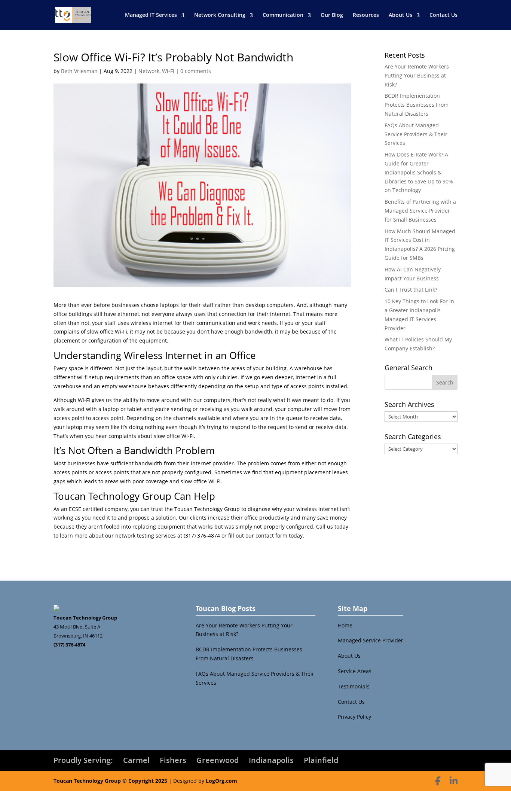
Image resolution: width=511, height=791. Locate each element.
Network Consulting (219, 14)
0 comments (195, 70)
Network (148, 70)
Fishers (173, 760)
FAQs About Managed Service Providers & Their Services (416, 134)
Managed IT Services (151, 14)
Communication (283, 14)
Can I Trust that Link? (411, 289)
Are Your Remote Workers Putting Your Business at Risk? (417, 75)
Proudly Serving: (83, 760)
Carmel (136, 760)
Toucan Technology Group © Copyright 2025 (110, 780)
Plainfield (321, 760)
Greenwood (217, 760)
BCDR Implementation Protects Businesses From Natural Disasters (417, 104)
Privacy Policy (354, 716)
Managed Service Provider (370, 640)
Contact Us (443, 14)
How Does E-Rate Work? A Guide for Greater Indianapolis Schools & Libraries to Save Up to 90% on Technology (419, 172)
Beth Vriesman (79, 70)
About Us (400, 14)
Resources (366, 14)
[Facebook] (438, 780)
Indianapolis (271, 760)
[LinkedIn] (454, 780)
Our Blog (332, 14)
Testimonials (354, 686)
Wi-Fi (168, 70)
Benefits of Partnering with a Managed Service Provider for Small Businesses (420, 210)
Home (345, 625)
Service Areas (354, 671)
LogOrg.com (221, 780)
